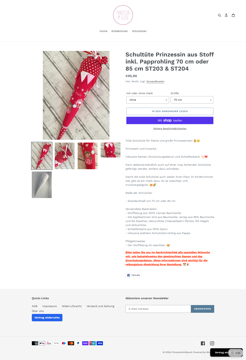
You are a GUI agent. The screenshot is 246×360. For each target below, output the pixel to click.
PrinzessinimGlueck (182, 352)
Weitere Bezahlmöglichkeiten (170, 128)
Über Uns (38, 311)
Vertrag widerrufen (47, 317)
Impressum (49, 306)
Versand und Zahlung (100, 306)
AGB (34, 306)
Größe (175, 93)
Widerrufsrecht (72, 306)
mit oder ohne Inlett (139, 93)
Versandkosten (155, 81)
